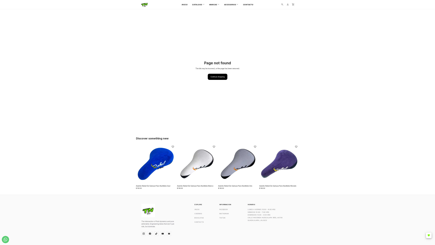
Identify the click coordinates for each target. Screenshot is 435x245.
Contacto (248, 5)
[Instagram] (143, 233)
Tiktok (222, 218)
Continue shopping (217, 77)
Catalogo (198, 4)
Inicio (185, 5)
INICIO (197, 209)
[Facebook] (150, 233)
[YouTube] (162, 233)
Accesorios (231, 4)
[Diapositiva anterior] (139, 163)
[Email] (169, 233)
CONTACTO (199, 222)
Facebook (223, 209)
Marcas (214, 4)
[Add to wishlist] (173, 147)
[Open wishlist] (429, 235)
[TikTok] (156, 233)
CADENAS (198, 213)
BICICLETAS (199, 218)
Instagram (224, 213)
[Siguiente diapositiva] (172, 163)
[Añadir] (172, 180)
